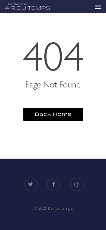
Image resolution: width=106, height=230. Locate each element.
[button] (98, 6)
